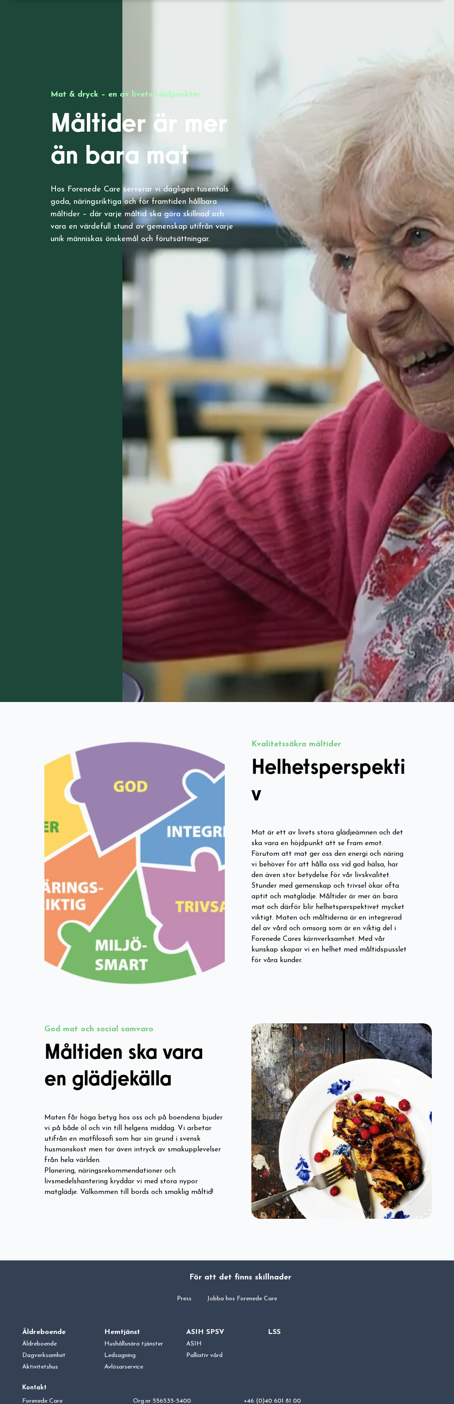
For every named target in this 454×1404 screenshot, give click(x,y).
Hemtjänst (122, 1332)
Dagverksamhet (44, 1355)
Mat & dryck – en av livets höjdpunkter (125, 95)
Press (184, 1298)
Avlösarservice (123, 1367)
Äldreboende (44, 1332)
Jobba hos (242, 1298)
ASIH (194, 1344)
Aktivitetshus (40, 1367)
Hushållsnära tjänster (133, 1344)
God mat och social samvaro (98, 1030)
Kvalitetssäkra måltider (296, 745)
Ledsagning (120, 1355)
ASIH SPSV (205, 1332)
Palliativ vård (204, 1355)
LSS (274, 1332)
